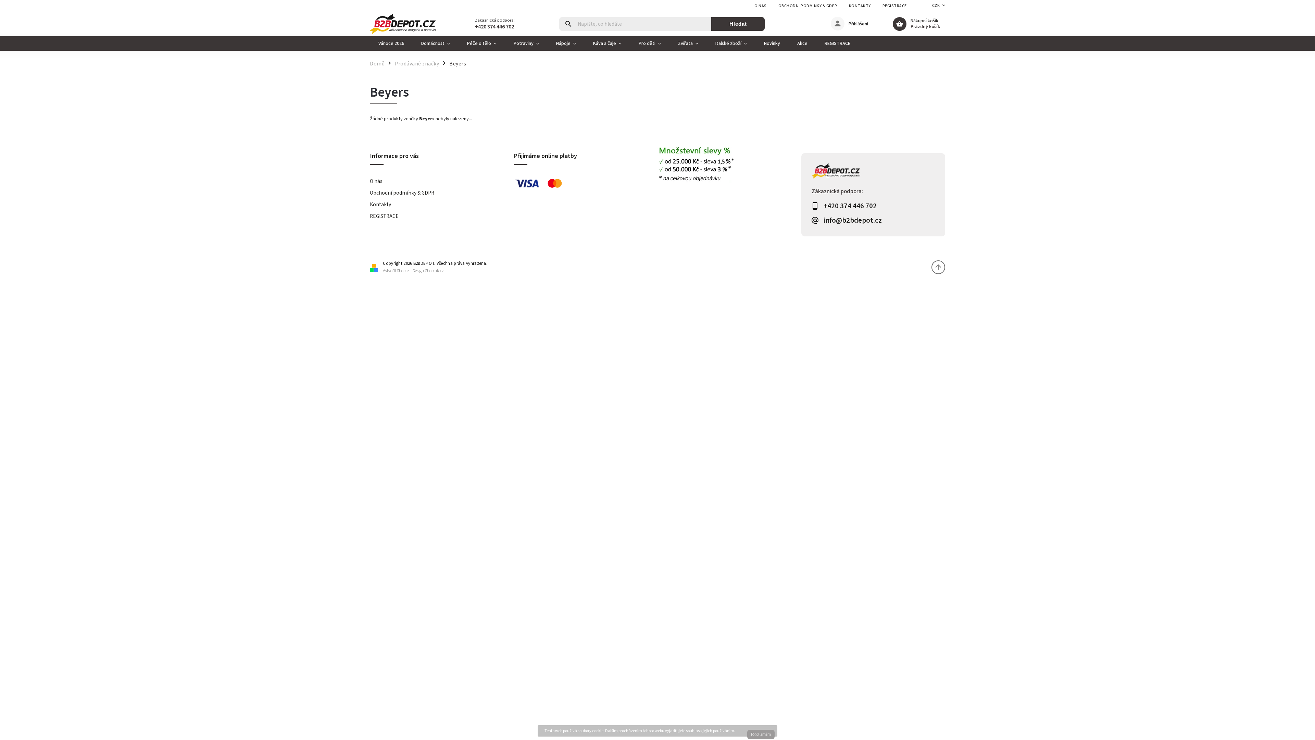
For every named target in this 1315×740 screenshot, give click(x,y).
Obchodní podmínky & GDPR (807, 6)
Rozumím (761, 734)
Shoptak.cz (434, 271)
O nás (760, 6)
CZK (936, 6)
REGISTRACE (894, 6)
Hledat (738, 24)
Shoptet (403, 271)
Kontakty (860, 6)
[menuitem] (391, 43)
